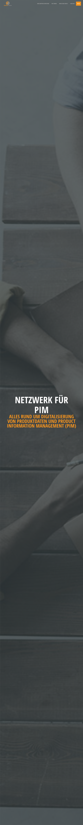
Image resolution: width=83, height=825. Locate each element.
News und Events (63, 3)
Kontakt (72, 3)
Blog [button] (78, 3)
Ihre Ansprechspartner (43, 3)
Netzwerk (54, 3)
